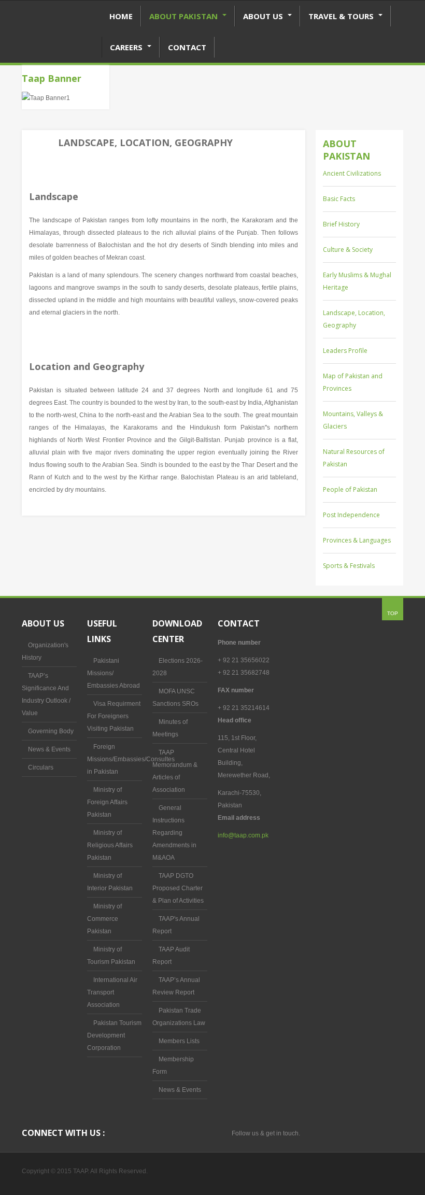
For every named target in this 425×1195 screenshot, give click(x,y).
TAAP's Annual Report (176, 925)
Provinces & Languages (357, 540)
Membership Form (173, 1065)
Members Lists (179, 1041)
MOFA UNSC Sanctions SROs (175, 697)
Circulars (40, 767)
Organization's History (45, 651)
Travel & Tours (342, 16)
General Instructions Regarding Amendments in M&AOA (174, 832)
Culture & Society (348, 249)
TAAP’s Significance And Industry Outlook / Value (46, 694)
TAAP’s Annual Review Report (176, 986)
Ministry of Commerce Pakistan (104, 919)
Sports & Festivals (349, 565)
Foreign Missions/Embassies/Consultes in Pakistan (114, 759)
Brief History (341, 224)
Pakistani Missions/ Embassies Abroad (113, 673)
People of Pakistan (350, 489)
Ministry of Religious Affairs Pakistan (110, 845)
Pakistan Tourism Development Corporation (114, 1035)
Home (121, 16)
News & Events (49, 749)
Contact (187, 47)
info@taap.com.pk (243, 835)
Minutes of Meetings (170, 728)
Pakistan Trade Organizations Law (178, 1017)
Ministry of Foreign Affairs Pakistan (107, 802)
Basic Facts (339, 198)
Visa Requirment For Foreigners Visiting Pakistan (113, 716)
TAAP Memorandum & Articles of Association (174, 771)
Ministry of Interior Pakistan (110, 882)
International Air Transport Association (112, 992)
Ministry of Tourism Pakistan (111, 955)
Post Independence (351, 514)
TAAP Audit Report (171, 955)
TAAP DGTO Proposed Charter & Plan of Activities (178, 888)
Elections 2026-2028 (177, 667)
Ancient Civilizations (352, 173)
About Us (264, 16)
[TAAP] (61, 45)
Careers (127, 47)
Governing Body (51, 731)
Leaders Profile (345, 350)
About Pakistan (184, 16)
